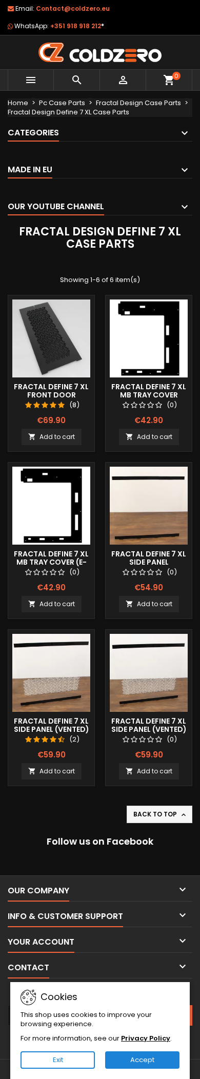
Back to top (160, 814)
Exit (58, 1060)
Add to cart (51, 436)
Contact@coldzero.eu (73, 8)
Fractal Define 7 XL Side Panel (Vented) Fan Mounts (149, 729)
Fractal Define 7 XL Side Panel (148, 558)
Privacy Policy (145, 1038)
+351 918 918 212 (77, 26)
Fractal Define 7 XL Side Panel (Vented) (51, 725)
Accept (142, 1060)
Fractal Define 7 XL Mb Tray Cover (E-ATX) (51, 562)
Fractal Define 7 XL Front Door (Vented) (51, 395)
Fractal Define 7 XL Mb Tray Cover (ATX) (148, 395)
